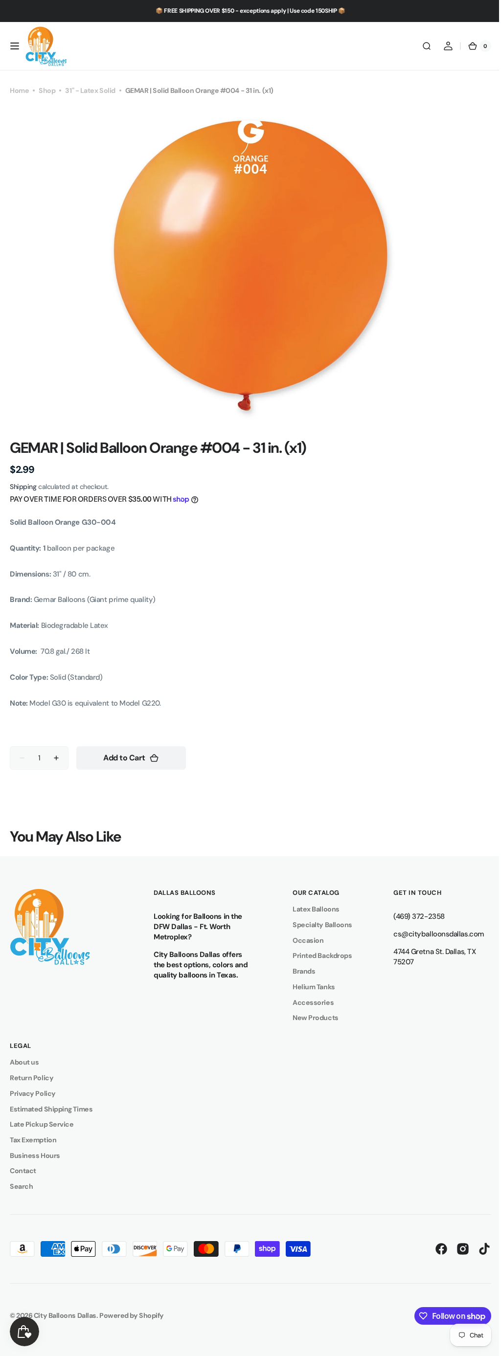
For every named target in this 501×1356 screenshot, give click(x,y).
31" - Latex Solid (90, 90)
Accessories (308, 1002)
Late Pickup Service (41, 1124)
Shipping (23, 486)
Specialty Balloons (317, 924)
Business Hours (35, 1155)
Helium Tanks (309, 986)
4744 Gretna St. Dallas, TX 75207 (427, 957)
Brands (299, 971)
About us (24, 1062)
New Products (311, 1017)
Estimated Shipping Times (51, 1109)
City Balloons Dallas (65, 1315)
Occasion (303, 940)
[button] (14, 46)
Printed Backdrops (317, 955)
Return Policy (31, 1077)
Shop (47, 90)
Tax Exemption (33, 1139)
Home (19, 90)
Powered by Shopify (131, 1315)
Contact (23, 1170)
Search (21, 1186)
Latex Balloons (311, 909)
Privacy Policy (33, 1093)
